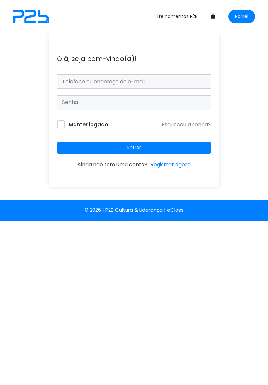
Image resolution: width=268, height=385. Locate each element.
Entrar (134, 147)
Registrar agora (170, 164)
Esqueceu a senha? (186, 124)
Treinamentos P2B (177, 16)
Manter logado (88, 124)
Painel (241, 16)
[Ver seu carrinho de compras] (213, 16)
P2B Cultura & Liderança (134, 210)
